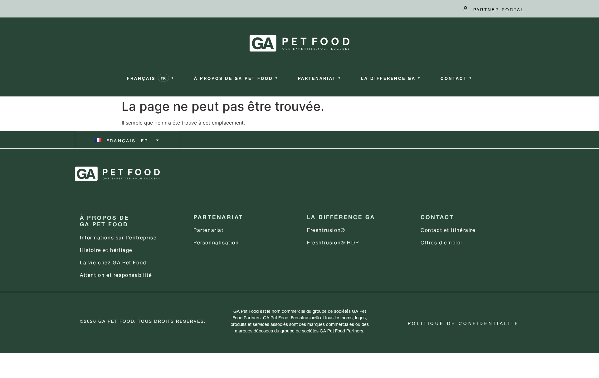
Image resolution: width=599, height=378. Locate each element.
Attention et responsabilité (116, 274)
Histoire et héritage (106, 249)
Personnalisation (216, 242)
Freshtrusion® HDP (333, 242)
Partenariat (208, 229)
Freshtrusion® (326, 229)
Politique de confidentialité (463, 322)
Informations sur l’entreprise (118, 237)
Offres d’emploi (441, 242)
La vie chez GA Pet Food (113, 262)
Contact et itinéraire (448, 229)
